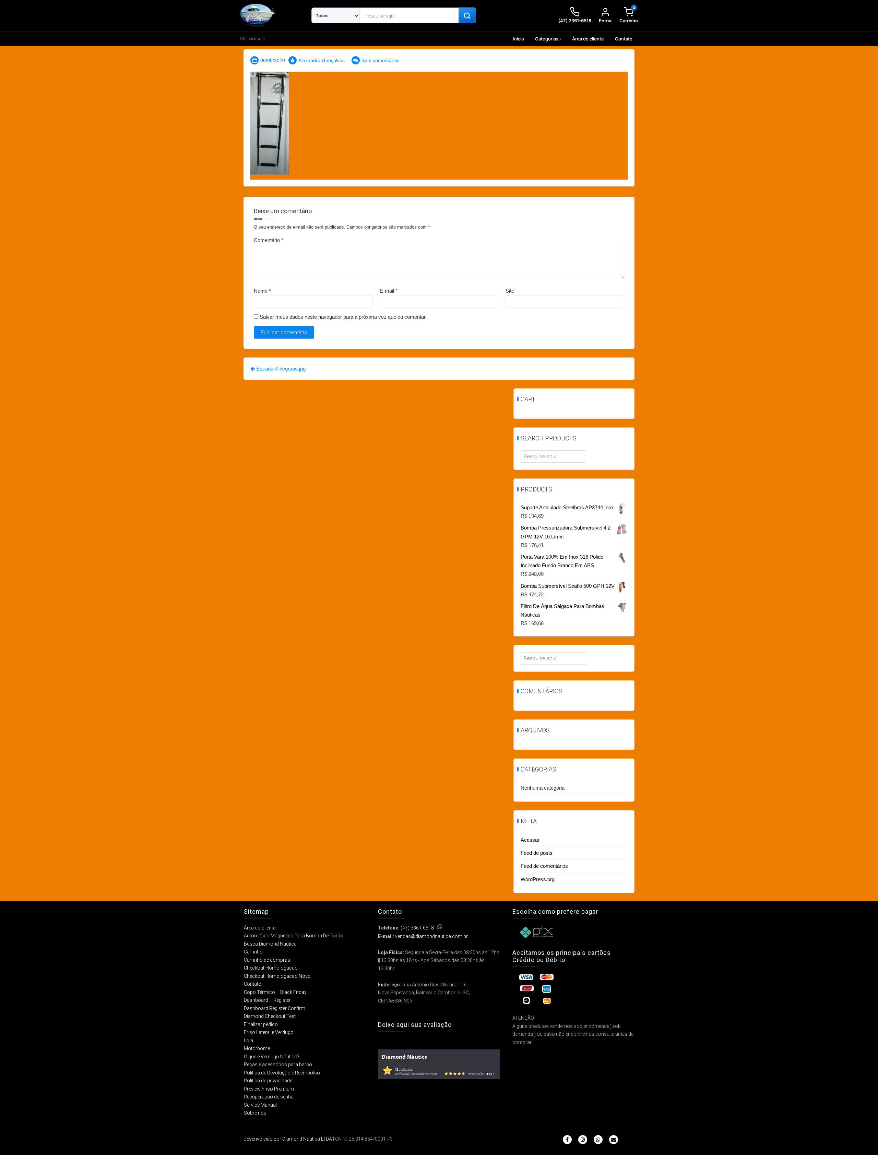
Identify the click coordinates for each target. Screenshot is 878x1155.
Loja (248, 1040)
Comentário (268, 240)
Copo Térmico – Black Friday (275, 992)
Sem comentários (380, 60)
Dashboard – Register (267, 1000)
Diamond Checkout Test (270, 1016)
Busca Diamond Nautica (270, 944)
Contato (623, 38)
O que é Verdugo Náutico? (271, 1056)
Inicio (518, 38)
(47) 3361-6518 (417, 928)
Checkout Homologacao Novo (277, 976)
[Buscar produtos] (467, 16)
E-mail (389, 291)
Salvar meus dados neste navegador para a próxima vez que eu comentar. (343, 317)
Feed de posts (537, 853)
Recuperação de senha (269, 1096)
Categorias (546, 38)
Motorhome (257, 1048)
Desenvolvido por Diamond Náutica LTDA (288, 1139)
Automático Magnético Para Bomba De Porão (293, 935)
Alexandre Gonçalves (321, 60)
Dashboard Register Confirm (274, 1008)
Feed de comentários (544, 866)
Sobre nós (255, 1113)
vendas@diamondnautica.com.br (431, 936)
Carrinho (253, 952)
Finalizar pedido (261, 1024)
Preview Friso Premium (269, 1089)
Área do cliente (588, 38)
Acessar (530, 840)
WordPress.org (538, 879)
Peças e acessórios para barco (278, 1064)
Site (510, 291)
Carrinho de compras (267, 960)
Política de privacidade (268, 1080)
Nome (262, 291)
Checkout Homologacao (271, 968)
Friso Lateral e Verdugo (269, 1032)
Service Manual (260, 1105)
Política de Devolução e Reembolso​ (282, 1072)
